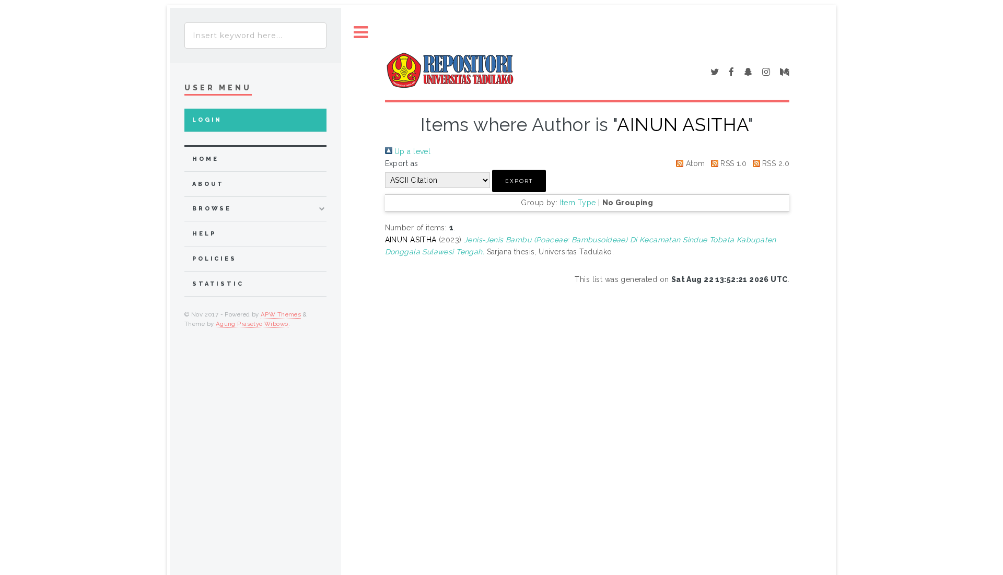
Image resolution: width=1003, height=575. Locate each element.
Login (207, 119)
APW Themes (281, 314)
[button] (519, 181)
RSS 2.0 (774, 163)
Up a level (411, 151)
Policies (214, 258)
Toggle (361, 32)
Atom (694, 163)
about (208, 184)
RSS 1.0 (732, 163)
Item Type (578, 202)
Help (204, 233)
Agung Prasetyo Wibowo (252, 323)
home (205, 159)
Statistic (218, 283)
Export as (401, 163)
